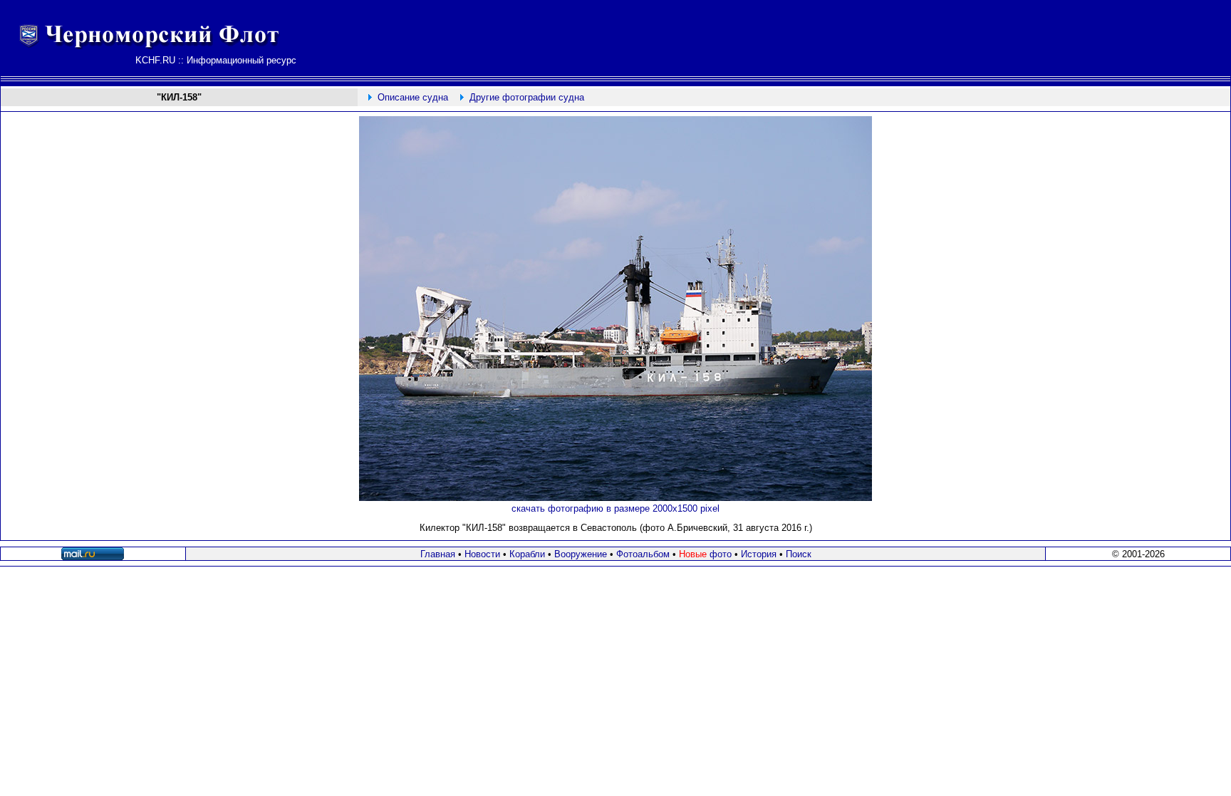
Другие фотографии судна (526, 97)
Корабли (527, 554)
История (758, 554)
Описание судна (413, 97)
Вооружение (580, 554)
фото (705, 554)
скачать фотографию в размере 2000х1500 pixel (615, 508)
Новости (482, 554)
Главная (437, 554)
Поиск (798, 554)
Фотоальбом (643, 554)
